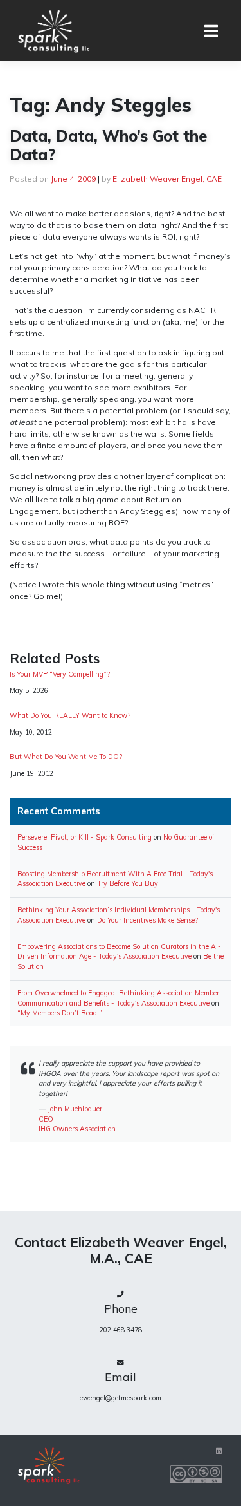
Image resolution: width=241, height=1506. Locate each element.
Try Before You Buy (127, 883)
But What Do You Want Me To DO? (66, 757)
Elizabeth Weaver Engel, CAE (167, 179)
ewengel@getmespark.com (120, 1397)
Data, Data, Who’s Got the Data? (108, 145)
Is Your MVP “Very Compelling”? (60, 674)
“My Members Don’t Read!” (59, 1012)
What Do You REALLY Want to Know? (70, 715)
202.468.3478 (121, 1329)
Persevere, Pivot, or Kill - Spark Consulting (84, 837)
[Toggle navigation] (211, 31)
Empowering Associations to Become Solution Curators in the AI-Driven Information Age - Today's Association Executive (119, 951)
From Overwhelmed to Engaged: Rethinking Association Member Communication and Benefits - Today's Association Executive (118, 998)
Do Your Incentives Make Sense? (147, 920)
